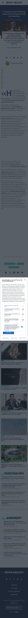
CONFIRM (8, 332)
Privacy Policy (22, 338)
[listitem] (14, 306)
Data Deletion (6, 338)
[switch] (22, 309)
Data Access (14, 338)
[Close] (25, 280)
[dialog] (14, 309)
